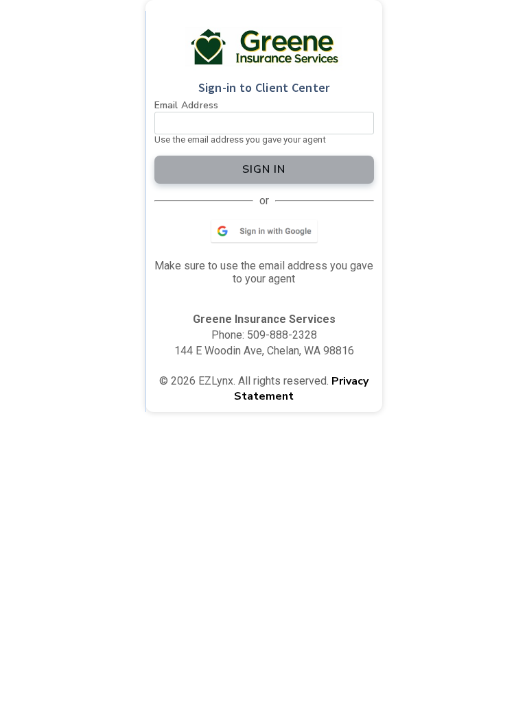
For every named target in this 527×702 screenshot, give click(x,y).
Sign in (263, 169)
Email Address (186, 105)
